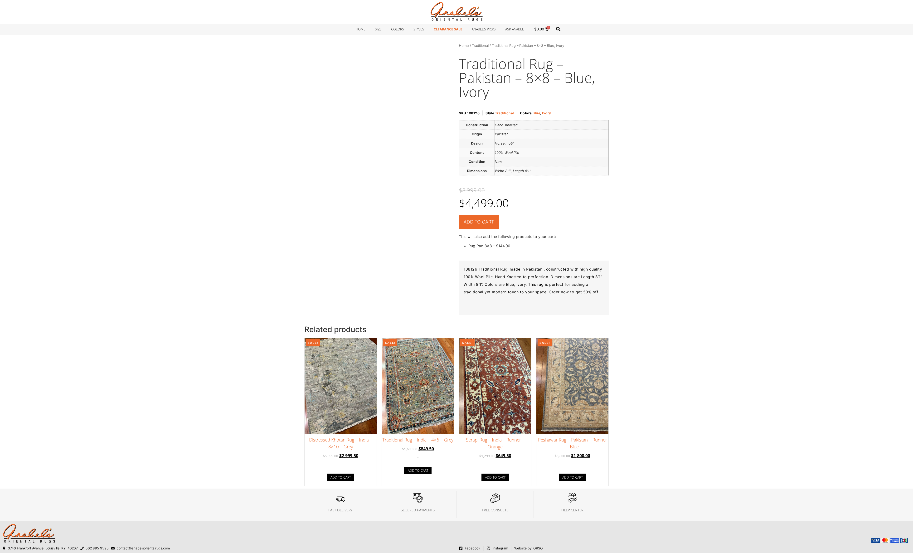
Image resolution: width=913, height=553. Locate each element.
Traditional (480, 46)
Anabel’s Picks (484, 29)
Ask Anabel (514, 29)
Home (360, 29)
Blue (536, 113)
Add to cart (479, 222)
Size (378, 29)
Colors (397, 29)
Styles (418, 29)
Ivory (546, 113)
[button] (558, 29)
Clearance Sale (448, 29)
